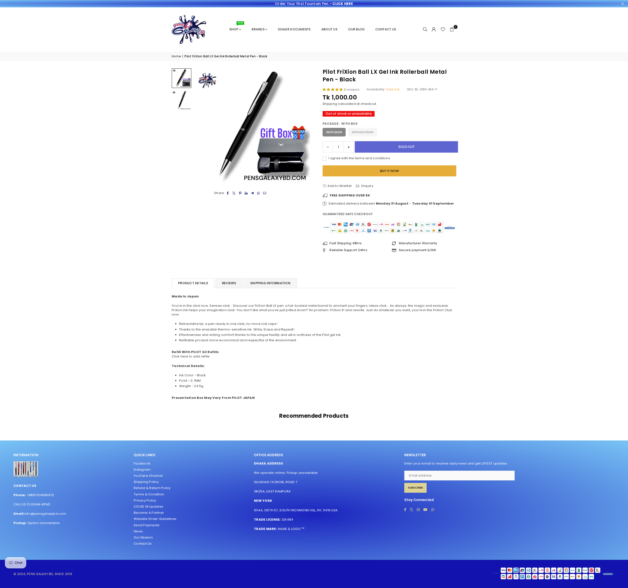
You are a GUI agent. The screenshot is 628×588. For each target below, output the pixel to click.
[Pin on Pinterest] (240, 193)
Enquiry (367, 186)
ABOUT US (329, 29)
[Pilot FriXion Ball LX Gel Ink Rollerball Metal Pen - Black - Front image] (181, 100)
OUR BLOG (356, 29)
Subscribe (415, 488)
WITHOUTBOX (363, 132)
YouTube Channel (148, 475)
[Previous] (200, 126)
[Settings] (434, 29)
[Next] (303, 126)
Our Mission (143, 537)
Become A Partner (149, 512)
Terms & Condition (149, 494)
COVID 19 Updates (148, 506)
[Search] (425, 29)
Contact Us (143, 543)
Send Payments (146, 525)
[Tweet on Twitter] (234, 193)
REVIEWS (229, 283)
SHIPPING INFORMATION (270, 283)
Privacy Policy (145, 500)
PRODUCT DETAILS (193, 283)
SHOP (236, 27)
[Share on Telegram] (252, 193)
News (138, 531)
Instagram (142, 469)
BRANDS (258, 29)
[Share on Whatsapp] (259, 193)
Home (176, 56)
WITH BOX (334, 132)
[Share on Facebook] (228, 193)
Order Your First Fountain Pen (314, 4)
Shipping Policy (146, 481)
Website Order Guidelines (155, 518)
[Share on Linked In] (246, 193)
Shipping (330, 103)
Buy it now (389, 171)
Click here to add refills (191, 356)
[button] (451, 29)
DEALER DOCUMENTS (294, 29)
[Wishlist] (442, 29)
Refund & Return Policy (152, 488)
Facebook (142, 463)
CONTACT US (385, 29)
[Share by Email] (265, 193)
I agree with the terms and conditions (359, 158)
